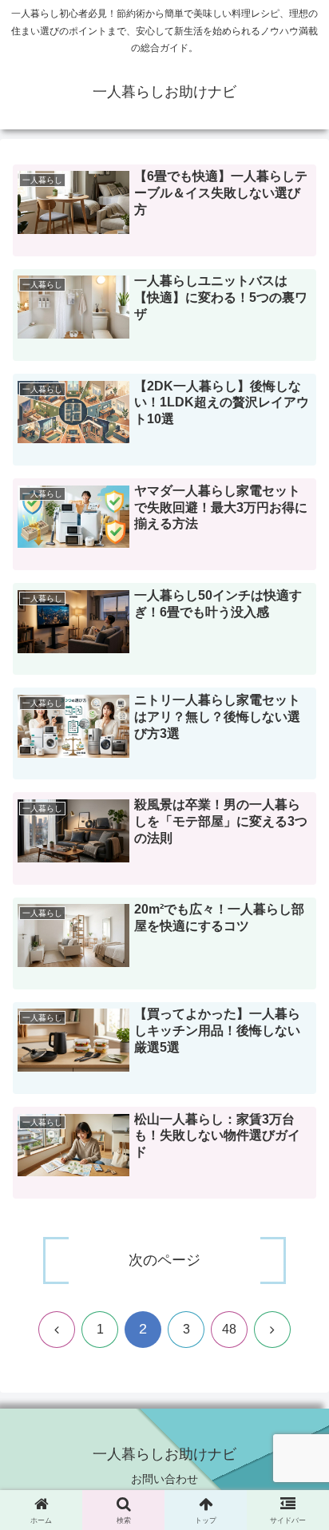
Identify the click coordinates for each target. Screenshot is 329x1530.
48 (229, 1329)
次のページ (164, 1260)
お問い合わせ (164, 1479)
